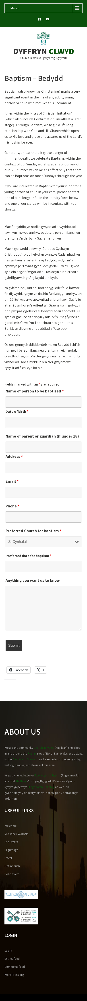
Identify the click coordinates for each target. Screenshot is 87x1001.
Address (14, 456)
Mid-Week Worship (16, 834)
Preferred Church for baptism (34, 530)
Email (12, 481)
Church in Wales (44, 748)
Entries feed (12, 959)
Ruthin (32, 753)
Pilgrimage (11, 850)
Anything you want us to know (33, 580)
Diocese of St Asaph (25, 759)
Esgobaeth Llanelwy (41, 787)
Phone (12, 506)
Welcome (10, 826)
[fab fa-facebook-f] (39, 20)
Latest (8, 858)
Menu (14, 8)
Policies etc (11, 874)
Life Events (11, 842)
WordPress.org (14, 975)
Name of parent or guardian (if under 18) (42, 436)
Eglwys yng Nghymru (47, 775)
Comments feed (14, 967)
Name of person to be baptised (35, 391)
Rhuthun (20, 781)
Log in (8, 951)
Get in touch (12, 866)
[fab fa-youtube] (48, 20)
